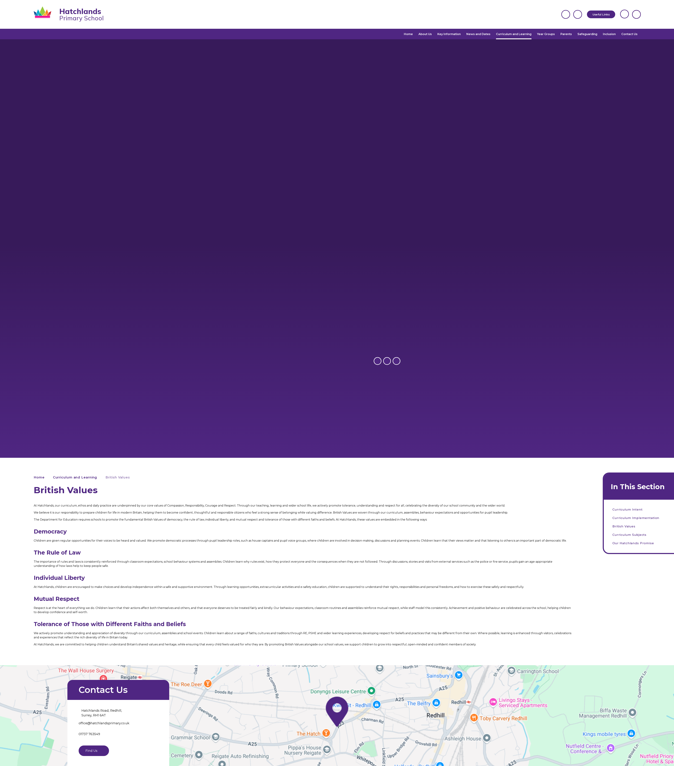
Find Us (91, 751)
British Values (117, 477)
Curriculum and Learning (75, 477)
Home (39, 477)
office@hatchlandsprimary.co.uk (104, 723)
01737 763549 (89, 734)
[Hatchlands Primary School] (45, 14)
